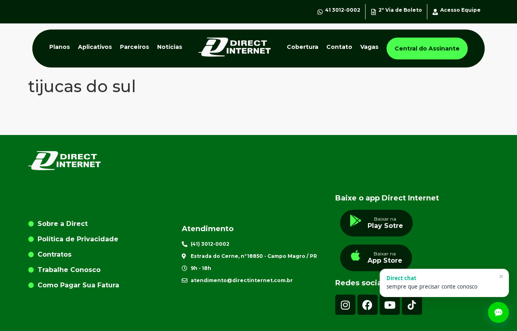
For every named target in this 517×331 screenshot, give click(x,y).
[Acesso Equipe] (435, 12)
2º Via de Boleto (400, 10)
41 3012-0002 (342, 10)
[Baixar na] (356, 221)
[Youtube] (390, 305)
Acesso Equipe (460, 10)
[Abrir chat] (498, 312)
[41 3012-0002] (320, 12)
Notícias (169, 47)
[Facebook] (367, 305)
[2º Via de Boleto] (373, 12)
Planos (59, 47)
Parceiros (134, 47)
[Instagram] (345, 305)
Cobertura (302, 47)
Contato (339, 47)
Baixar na (385, 219)
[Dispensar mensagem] (501, 276)
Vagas (369, 47)
